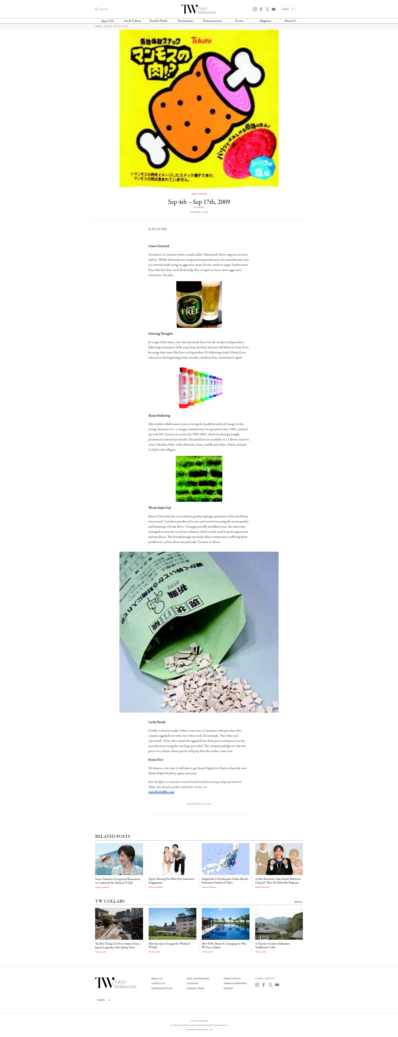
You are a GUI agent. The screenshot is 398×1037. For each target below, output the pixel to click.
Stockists (193, 983)
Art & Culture (132, 21)
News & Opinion (199, 194)
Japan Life (108, 21)
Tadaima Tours (195, 988)
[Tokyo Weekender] (116, 987)
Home (98, 26)
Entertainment (212, 21)
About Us (290, 21)
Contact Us (158, 983)
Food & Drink (158, 21)
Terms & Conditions (235, 983)
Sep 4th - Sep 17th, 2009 (116, 26)
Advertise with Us (161, 988)
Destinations (185, 21)
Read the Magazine (198, 978)
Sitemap (228, 988)
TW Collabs (100, 952)
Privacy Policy (232, 978)
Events (239, 21)
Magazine (265, 21)
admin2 (200, 207)
